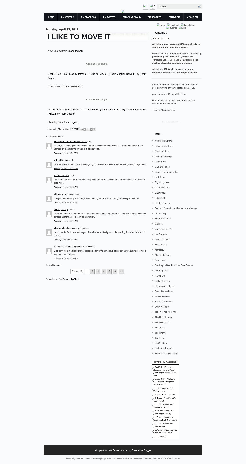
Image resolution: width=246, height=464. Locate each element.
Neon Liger (160, 260)
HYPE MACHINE (165, 361)
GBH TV (159, 223)
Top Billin (159, 337)
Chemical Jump (162, 151)
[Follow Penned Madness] (153, 8)
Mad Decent (161, 244)
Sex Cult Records (163, 301)
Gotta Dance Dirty (163, 228)
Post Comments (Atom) (68, 279)
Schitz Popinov (162, 296)
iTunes (171, 59)
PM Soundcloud (132, 17)
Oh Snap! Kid (161, 270)
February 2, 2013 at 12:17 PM (66, 153)
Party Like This (162, 280)
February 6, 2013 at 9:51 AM (65, 239)
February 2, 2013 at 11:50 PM (66, 187)
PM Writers (67, 17)
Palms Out (160, 275)
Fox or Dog (160, 213)
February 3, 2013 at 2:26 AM (65, 202)
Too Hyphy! (160, 332)
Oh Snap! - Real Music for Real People (174, 265)
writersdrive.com (61, 160)
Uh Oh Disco (161, 343)
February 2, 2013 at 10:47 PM (66, 168)
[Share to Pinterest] (94, 129)
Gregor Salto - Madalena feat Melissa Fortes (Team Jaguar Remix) (164, 381)
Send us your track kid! (171, 122)
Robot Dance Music (164, 291)
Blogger (147, 450)
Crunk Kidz (160, 161)
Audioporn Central (163, 140)
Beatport (184, 59)
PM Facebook (88, 17)
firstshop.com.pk (61, 209)
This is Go (160, 327)
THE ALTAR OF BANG (166, 312)
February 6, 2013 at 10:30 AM (66, 258)
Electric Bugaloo (163, 203)
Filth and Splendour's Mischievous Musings (176, 208)
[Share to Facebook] (91, 129)
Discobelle (160, 192)
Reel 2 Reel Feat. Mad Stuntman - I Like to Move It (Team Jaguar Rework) (91, 73)
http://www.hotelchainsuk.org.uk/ (68, 227)
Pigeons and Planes (164, 286)
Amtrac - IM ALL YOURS (165, 395)
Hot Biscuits (161, 234)
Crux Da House (162, 166)
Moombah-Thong (163, 254)
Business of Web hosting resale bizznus (72, 246)
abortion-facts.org (61, 175)
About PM (192, 17)
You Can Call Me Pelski (166, 353)
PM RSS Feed (154, 17)
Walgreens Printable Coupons (166, 458)
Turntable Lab (159, 59)
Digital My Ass (162, 182)
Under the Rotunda (164, 348)
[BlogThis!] (84, 129)
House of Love (162, 239)
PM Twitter (109, 17)
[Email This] (81, 129)
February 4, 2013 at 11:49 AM (66, 221)
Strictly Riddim (162, 306)
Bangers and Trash (164, 145)
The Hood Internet (163, 317)
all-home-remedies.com (64, 193)
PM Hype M (174, 17)
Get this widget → (160, 436)
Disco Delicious (162, 187)
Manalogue (160, 249)
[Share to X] (87, 129)
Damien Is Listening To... (167, 171)
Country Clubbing (163, 156)
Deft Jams (160, 177)
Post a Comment (53, 264)
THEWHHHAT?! (162, 322)
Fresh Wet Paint (163, 218)
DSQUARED (161, 197)
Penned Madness (121, 450)
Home (51, 17)
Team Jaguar (75, 50)
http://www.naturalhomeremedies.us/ (70, 141)
